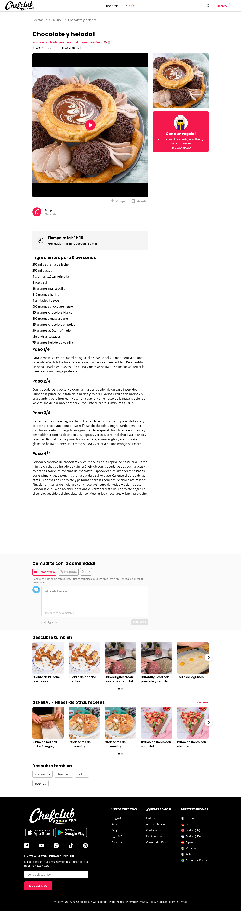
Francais (191, 818)
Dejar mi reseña (71, 48)
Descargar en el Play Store (71, 832)
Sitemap (182, 901)
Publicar (140, 622)
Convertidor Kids (156, 842)
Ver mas (203, 702)
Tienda (222, 6)
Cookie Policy (167, 901)
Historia (151, 818)
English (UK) (193, 830)
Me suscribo (38, 886)
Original (116, 818)
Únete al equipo (156, 836)
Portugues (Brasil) (196, 860)
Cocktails (116, 842)
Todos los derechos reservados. (119, 901)
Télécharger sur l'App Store (39, 832)
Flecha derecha (208, 657)
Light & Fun (118, 836)
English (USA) (193, 836)
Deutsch (191, 824)
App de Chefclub (156, 824)
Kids (114, 824)
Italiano (190, 854)
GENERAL (55, 20)
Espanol (190, 842)
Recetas (112, 6)
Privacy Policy (147, 901)
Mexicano (191, 848)
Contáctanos (153, 830)
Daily (114, 830)
